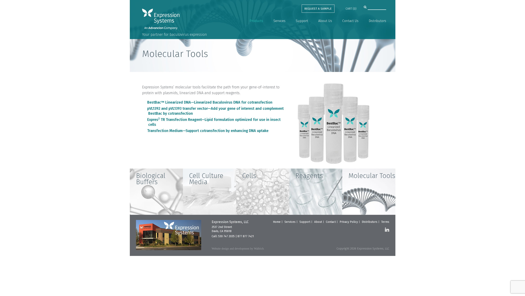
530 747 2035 (226, 236)
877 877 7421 (245, 236)
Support (302, 21)
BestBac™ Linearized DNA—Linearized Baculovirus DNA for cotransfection (209, 102)
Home (277, 222)
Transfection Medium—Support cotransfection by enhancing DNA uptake (207, 130)
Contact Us (350, 21)
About (318, 222)
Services (279, 21)
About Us (325, 21)
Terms (385, 222)
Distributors (377, 21)
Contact (331, 222)
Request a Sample (318, 8)
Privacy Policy (349, 222)
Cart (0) (351, 8)
